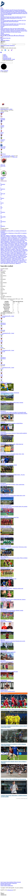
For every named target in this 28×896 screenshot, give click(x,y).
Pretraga (9, 884)
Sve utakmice (3, 229)
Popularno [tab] (3, 382)
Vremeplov (7, 30)
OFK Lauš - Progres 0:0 (20, 243)
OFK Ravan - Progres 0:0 (11, 259)
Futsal (9, 12)
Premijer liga (8, 16)
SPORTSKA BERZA (5, 40)
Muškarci (5, 55)
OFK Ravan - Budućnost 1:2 (11, 242)
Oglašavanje (14, 883)
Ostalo (12, 16)
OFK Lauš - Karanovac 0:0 (11, 245)
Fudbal (3, 35)
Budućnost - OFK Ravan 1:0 (19, 256)
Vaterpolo (8, 29)
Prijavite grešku (4, 884)
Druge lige (15, 9)
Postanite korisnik (4, 883)
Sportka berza (10, 885)
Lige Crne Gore (4, 13)
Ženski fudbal (5, 12)
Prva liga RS (10, 9)
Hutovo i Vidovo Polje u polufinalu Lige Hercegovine (13, 779)
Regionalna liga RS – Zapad (9, 59)
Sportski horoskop (6, 32)
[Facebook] (5, 50)
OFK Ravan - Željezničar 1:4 (20, 255)
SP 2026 (9, 14)
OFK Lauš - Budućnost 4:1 (8, 255)
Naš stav (22, 30)
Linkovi (2, 885)
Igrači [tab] (10, 382)
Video (4, 30)
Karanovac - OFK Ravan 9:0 (15, 247)
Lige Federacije (14, 12)
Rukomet (22, 35)
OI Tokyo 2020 (14, 32)
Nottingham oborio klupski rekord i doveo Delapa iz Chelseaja (14, 762)
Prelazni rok (24, 13)
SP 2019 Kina (19, 18)
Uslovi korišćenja (9, 882)
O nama (4, 882)
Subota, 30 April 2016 (5, 156)
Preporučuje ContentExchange (21, 798)
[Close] (1, 892)
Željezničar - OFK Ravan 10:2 (10, 241)
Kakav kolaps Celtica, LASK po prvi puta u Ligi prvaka (14, 709)
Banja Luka (15, 156)
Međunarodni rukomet (7, 21)
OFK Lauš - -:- (23, 251)
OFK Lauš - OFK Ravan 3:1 (13, 240)
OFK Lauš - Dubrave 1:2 (6, 235)
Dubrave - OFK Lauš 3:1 (17, 249)
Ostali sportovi (13, 30)
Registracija (12, 45)
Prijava (3, 41)
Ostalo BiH (20, 12)
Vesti (2, 7)
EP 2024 (2, 14)
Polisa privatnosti (17, 882)
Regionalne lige (21, 9)
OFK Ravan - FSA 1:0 (7, 237)
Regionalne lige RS (7, 58)
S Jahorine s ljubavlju (5, 34)
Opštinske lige (18, 11)
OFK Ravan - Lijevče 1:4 (6, 252)
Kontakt (9, 883)
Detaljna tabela (4, 180)
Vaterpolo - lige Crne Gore (15, 29)
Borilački (22, 28)
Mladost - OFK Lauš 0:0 (12, 262)
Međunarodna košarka (5, 18)
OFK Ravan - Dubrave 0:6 (21, 250)
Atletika (18, 28)
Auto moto (14, 28)
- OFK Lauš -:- (15, 237)
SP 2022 (6, 14)
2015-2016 (5, 56)
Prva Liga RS (3, 20)
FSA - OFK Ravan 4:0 (15, 251)
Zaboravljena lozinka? (5, 45)
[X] (8, 50)
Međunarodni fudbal (11, 13)
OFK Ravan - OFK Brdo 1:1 (17, 235)
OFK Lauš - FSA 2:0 (11, 250)
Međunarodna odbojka (7, 25)
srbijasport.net (10, 890)
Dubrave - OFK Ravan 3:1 (12, 236)
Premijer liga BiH (4, 9)
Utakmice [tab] (7, 382)
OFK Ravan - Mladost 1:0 (15, 263)
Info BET (18, 30)
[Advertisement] (14, 87)
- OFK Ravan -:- (20, 262)
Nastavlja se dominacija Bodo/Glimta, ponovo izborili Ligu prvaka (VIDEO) (14, 726)
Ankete (5, 885)
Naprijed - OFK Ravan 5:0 (7, 261)
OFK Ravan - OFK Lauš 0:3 (11, 254)
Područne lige (3, 11)
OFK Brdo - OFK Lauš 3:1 (18, 248)
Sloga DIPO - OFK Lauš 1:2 (7, 256)
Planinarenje (3, 29)
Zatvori (2, 893)
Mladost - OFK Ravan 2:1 (6, 249)
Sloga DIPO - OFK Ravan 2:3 (8, 243)
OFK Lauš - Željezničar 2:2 (17, 252)
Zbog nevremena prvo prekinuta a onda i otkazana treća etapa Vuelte (13, 745)
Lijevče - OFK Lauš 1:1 (6, 251)
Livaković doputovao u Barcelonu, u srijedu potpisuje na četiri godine (14, 796)
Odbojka (17, 35)
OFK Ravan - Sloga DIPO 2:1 (16, 257)
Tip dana (19, 32)
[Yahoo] (11, 50)
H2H (2, 269)
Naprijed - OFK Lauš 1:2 (15, 244)
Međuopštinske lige (10, 11)
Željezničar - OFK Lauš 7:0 (8, 238)
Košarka (12, 35)
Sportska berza (7, 28)
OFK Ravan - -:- (17, 238)
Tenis (11, 28)
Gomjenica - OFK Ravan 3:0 (13, 258)
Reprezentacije (19, 13)
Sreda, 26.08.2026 (4, 70)
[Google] (2, 50)
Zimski (2, 28)
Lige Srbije (25, 12)
